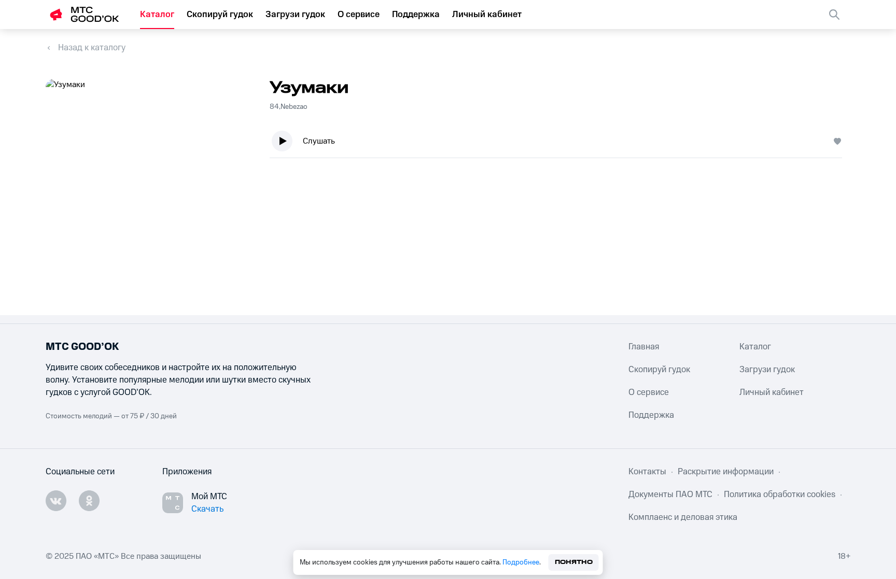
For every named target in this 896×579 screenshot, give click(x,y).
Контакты (647, 472)
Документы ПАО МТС (670, 494)
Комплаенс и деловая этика (682, 517)
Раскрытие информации (726, 472)
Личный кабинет (487, 14)
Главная (643, 347)
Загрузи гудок (295, 14)
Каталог (157, 14)
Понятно (574, 562)
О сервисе (359, 14)
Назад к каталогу (91, 48)
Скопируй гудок (220, 14)
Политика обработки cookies (779, 494)
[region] (560, 143)
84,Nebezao (288, 107)
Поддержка (416, 14)
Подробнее (520, 562)
